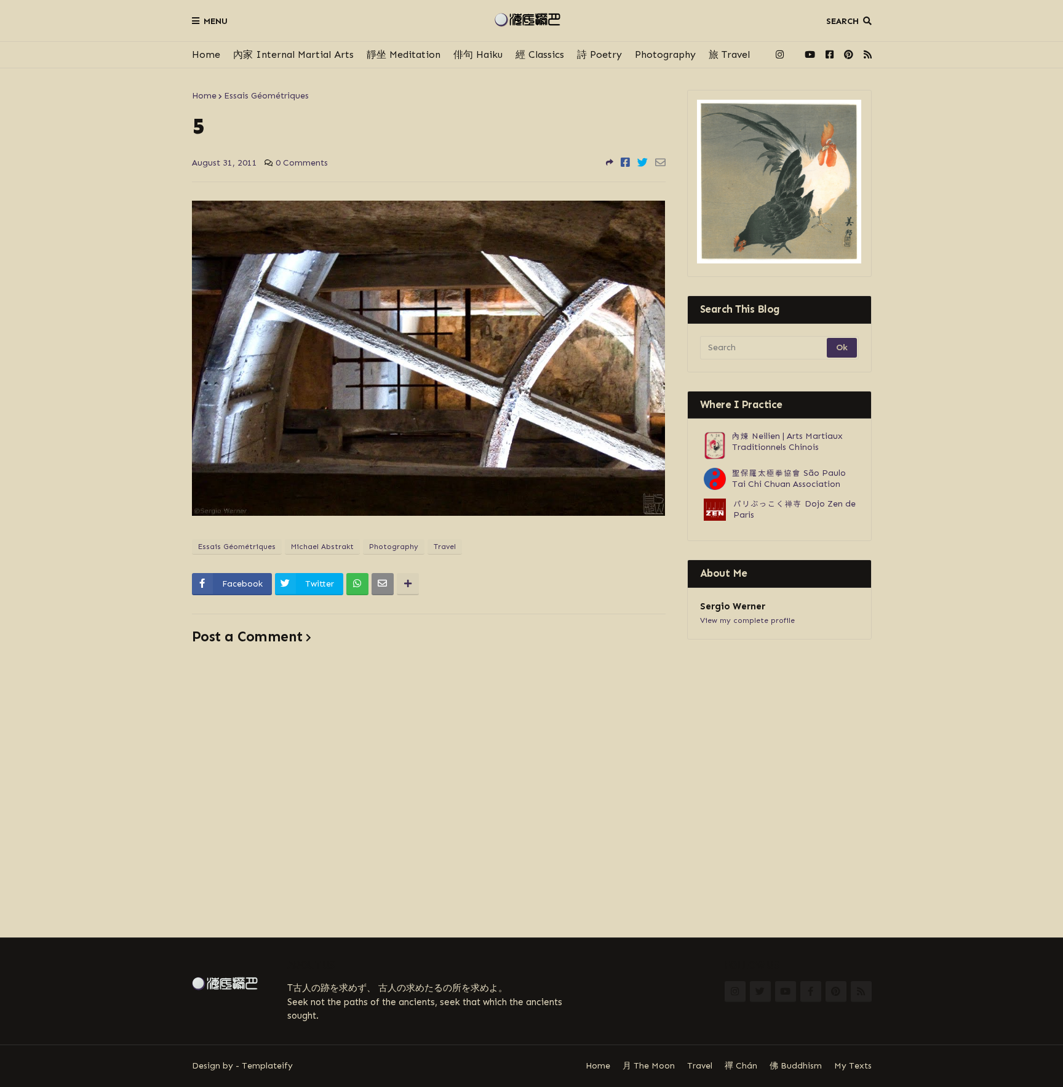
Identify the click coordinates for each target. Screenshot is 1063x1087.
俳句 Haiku (478, 54)
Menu (216, 21)
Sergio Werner (732, 606)
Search (842, 21)
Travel (445, 546)
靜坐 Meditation (403, 54)
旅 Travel (729, 54)
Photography (665, 54)
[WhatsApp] (357, 584)
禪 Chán (741, 1066)
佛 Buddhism (796, 1066)
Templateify (267, 1066)
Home (206, 54)
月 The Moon (649, 1066)
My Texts (853, 1066)
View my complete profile (747, 620)
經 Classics (540, 54)
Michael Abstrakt (322, 546)
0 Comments (302, 163)
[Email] (660, 162)
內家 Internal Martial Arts (293, 54)
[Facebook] (625, 162)
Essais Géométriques (266, 95)
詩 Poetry (599, 54)
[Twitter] (642, 162)
